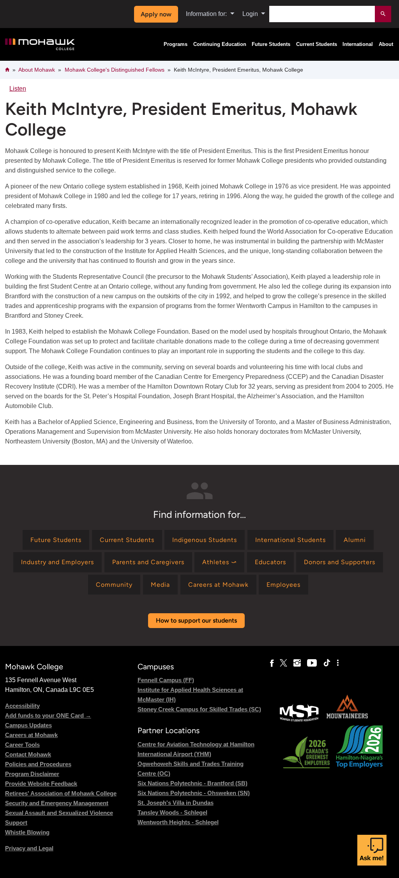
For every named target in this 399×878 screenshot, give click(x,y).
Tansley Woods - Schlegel (172, 812)
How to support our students (196, 620)
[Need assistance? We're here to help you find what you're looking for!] (372, 850)
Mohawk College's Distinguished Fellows (114, 70)
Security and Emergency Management (56, 803)
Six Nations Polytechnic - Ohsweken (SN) (194, 793)
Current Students (316, 44)
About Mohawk (36, 70)
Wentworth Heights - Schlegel (178, 822)
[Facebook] (272, 663)
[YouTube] (312, 663)
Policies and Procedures (38, 764)
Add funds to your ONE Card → (48, 715)
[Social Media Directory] (338, 663)
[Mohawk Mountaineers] (346, 720)
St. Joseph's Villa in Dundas (176, 802)
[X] (283, 663)
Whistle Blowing (27, 832)
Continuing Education (219, 44)
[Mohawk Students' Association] (299, 720)
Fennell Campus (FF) (166, 680)
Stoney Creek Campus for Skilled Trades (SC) (199, 709)
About (386, 44)
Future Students (271, 44)
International (358, 44)
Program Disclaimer (32, 774)
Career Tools (22, 744)
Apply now (156, 14)
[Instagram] (297, 663)
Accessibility (22, 705)
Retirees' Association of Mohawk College (61, 793)
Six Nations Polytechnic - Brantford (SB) (192, 783)
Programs (175, 44)
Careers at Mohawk (31, 735)
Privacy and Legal (29, 848)
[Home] (40, 44)
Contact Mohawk (28, 754)
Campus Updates (28, 725)
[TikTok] (327, 663)
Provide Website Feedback (41, 783)
